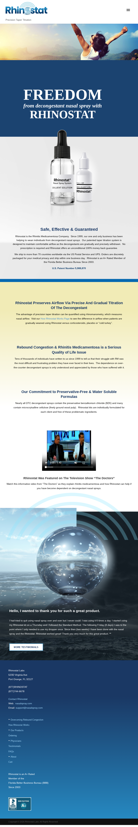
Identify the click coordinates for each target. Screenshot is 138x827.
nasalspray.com (23, 703)
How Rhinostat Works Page (55, 318)
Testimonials (14, 746)
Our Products (17, 730)
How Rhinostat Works (18, 725)
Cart (10, 762)
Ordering (12, 735)
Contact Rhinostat (17, 699)
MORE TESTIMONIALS (26, 647)
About (13, 756)
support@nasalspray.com (29, 707)
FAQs (11, 751)
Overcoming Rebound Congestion (27, 720)
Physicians (16, 741)
